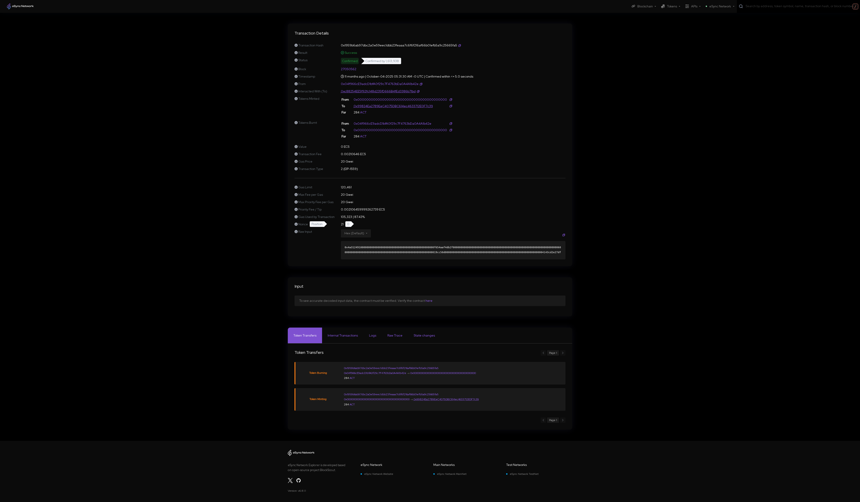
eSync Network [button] (720, 6)
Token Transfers (304, 335)
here (429, 301)
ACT (363, 112)
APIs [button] (694, 6)
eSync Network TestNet (524, 474)
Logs (372, 335)
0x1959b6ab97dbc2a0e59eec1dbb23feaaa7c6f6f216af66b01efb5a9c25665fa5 (391, 368)
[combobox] (802, 6)
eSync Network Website (378, 474)
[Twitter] (290, 480)
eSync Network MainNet (452, 474)
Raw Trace (394, 335)
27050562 (348, 69)
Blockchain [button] (645, 6)
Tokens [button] (672, 6)
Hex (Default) (354, 233)
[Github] (298, 480)
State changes (424, 335)
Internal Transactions (343, 335)
